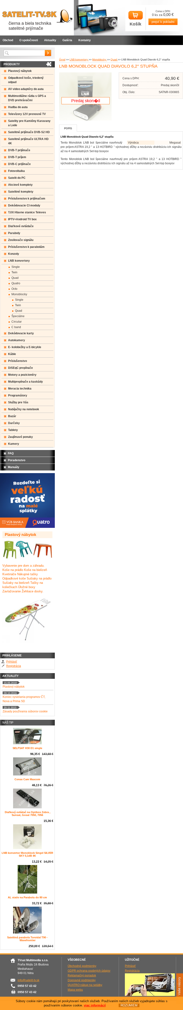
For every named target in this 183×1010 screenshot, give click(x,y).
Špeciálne (18, 316)
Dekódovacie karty (21, 333)
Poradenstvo (16, 460)
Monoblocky (99, 59)
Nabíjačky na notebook (23, 409)
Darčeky (14, 423)
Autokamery (16, 340)
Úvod (62, 59)
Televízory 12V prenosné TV (27, 114)
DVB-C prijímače (19, 164)
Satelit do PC (16, 178)
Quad (114, 59)
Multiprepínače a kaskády (25, 381)
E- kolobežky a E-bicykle (24, 347)
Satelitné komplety (20, 191)
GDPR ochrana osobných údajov (89, 970)
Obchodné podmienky (82, 966)
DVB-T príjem (17, 157)
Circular (16, 321)
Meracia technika (19, 388)
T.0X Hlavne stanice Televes (27, 212)
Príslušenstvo (17, 361)
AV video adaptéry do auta (26, 89)
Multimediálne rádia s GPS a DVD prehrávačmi (27, 98)
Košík (135, 24)
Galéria (67, 40)
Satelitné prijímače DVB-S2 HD (29, 132)
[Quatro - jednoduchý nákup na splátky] (27, 527)
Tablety (13, 430)
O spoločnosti (28, 40)
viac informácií (95, 1005)
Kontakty (84, 40)
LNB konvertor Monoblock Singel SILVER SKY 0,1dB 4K (27, 854)
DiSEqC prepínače (20, 368)
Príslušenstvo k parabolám (26, 247)
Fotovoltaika (16, 171)
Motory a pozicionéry (22, 374)
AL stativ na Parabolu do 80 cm (27, 897)
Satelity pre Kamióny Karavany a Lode (29, 123)
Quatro (15, 283)
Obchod (8, 40)
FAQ (11, 453)
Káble (12, 354)
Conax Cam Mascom (27, 779)
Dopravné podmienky (82, 980)
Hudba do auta (18, 107)
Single (15, 267)
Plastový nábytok (20, 71)
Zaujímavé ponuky (20, 437)
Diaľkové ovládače (21, 226)
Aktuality (50, 40)
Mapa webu (75, 989)
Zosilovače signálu (20, 240)
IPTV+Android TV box (22, 219)
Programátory (17, 395)
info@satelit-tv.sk (28, 980)
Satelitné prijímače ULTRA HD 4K (28, 141)
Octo (14, 288)
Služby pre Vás (18, 402)
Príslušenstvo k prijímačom (26, 198)
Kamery (13, 443)
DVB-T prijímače (19, 150)
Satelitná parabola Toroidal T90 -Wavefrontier (27, 939)
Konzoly (13, 253)
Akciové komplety (20, 184)
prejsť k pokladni (163, 22)
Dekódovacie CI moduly (24, 205)
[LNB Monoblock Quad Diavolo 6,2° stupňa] (85, 119)
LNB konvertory (79, 59)
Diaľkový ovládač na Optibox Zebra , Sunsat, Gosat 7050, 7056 (27, 813)
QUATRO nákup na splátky (85, 985)
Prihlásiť (11, 661)
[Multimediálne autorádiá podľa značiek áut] (150, 995)
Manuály (13, 467)
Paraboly (14, 233)
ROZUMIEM (129, 1005)
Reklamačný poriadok (82, 975)
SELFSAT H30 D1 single (27, 748)
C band (16, 327)
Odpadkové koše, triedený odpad (26, 80)
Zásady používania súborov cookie (25, 711)
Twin (14, 272)
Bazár (12, 416)
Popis (68, 128)
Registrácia (13, 666)
